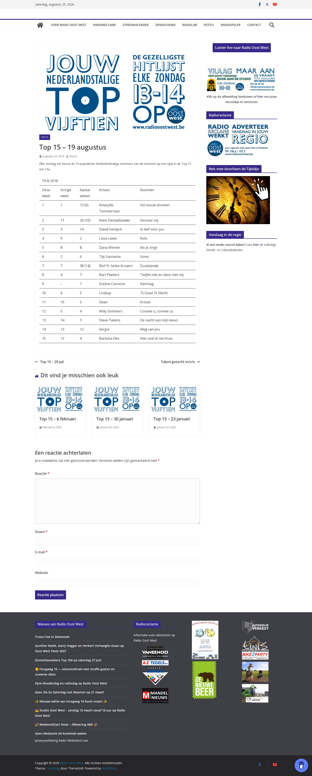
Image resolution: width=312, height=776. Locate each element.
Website (41, 572)
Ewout (73, 156)
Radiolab (189, 25)
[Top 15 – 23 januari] (174, 388)
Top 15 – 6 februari (57, 419)
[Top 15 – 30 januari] (117, 388)
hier (260, 97)
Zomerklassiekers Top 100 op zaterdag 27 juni (68, 660)
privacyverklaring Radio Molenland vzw (61, 740)
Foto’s (209, 25)
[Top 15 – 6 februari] (60, 388)
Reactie (42, 473)
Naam (41, 531)
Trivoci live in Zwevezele (52, 637)
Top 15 (44, 137)
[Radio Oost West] (40, 25)
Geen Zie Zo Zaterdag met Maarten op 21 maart (69, 692)
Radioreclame (104, 25)
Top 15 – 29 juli (52, 361)
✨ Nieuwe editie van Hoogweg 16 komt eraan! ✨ (71, 701)
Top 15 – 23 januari (171, 419)
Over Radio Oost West (68, 25)
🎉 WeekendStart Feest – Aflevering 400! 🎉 (66, 724)
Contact (254, 25)
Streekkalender (136, 25)
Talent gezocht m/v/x (178, 361)
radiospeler (230, 25)
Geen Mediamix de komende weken (61, 733)
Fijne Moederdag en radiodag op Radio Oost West (71, 683)
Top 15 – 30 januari (114, 419)
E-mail (41, 552)
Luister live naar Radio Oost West (241, 47)
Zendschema (165, 25)
